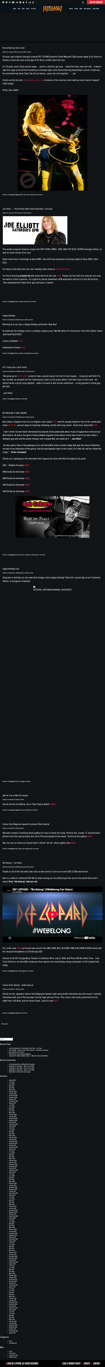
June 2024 (12, 1130)
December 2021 (13, 1187)
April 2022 (11, 1180)
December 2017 (13, 1279)
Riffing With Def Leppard (28, 1064)
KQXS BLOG (12, 1072)
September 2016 (13, 1308)
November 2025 (13, 1097)
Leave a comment (38, 195)
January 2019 (12, 1254)
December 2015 (13, 1325)
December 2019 (13, 1233)
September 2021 (13, 1193)
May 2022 (11, 1178)
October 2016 (12, 1306)
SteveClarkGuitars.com (33, 80)
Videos (76, 8)
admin (29, 52)
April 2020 (11, 1225)
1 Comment (33, 301)
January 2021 (12, 1208)
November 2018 (13, 1258)
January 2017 (12, 1300)
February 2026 (13, 1092)
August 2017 (12, 1287)
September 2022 (13, 1170)
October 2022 (12, 1168)
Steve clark (30, 195)
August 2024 (12, 1126)
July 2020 (11, 1220)
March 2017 (12, 1296)
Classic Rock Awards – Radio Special (18, 985)
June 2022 (12, 1176)
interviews (27, 555)
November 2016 (13, 1304)
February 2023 (13, 1160)
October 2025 (12, 1099)
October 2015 (12, 1329)
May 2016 (11, 1315)
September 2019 (13, 1239)
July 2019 (11, 1243)
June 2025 (12, 1107)
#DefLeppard (95, 8)
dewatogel (12, 1068)
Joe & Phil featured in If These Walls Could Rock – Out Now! (25, 1048)
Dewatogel (12, 1066)
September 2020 (13, 1216)
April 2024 (11, 1134)
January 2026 (12, 1093)
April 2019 (11, 1248)
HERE (21, 341)
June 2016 (12, 1314)
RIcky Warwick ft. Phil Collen (16, 1052)
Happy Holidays (9, 315)
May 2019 (11, 1247)
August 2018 (12, 1264)
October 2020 (12, 1214)
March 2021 (12, 1204)
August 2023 (12, 1149)
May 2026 (11, 1086)
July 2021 (11, 1197)
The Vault (33, 8)
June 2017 (12, 1291)
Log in (10, 1351)
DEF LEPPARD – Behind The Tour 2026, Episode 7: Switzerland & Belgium (28, 1050)
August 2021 (12, 1195)
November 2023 (13, 1143)
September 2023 (13, 1147)
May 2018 (11, 1270)
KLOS (54, 421)
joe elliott (20, 301)
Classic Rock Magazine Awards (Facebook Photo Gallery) (26, 824)
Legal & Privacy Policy (71, 1363)
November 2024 (13, 1120)
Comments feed (13, 1355)
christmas (20, 353)
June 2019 (12, 1245)
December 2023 (13, 1141)
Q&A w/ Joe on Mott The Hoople (15, 795)
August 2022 (12, 1172)
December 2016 (13, 1302)
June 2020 (12, 1222)
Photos (71, 8)
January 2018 (12, 1277)
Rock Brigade (87, 8)
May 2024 (11, 1132)
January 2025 (12, 1116)
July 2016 (11, 1312)
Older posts (4, 1024)
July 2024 (11, 1128)
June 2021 (12, 1199)
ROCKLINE (12, 425)
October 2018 (12, 1260)
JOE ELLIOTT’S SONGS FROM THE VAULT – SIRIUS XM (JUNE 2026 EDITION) (28, 1056)
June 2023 (12, 1153)
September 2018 (13, 1262)
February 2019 (13, 1252)
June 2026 (12, 1084)
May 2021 (11, 1201)
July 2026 (11, 1082)
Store (23, 8)
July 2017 (11, 1289)
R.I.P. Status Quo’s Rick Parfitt (15, 367)
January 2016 (12, 1323)
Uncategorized (12, 195)
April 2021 (11, 1203)
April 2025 (11, 1111)
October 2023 (12, 1145)
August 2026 (12, 1080)
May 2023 (11, 1155)
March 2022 (12, 1181)
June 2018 (12, 1268)
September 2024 (13, 1124)
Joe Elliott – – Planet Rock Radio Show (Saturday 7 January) (27, 209)
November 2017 (13, 1281)
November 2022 (13, 1166)
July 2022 (11, 1174)
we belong (21, 971)
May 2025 (11, 1109)
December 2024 (13, 1118)
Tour (19, 8)
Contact (96, 1363)
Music (27, 8)
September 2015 (13, 1331)
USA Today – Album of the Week (25, 1066)
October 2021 (12, 1191)
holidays (26, 353)
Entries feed (12, 1353)
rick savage (21, 781)
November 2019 (13, 1235)
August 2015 (12, 1333)
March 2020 (12, 1227)
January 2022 (12, 1185)
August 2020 (12, 1218)
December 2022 (13, 1164)
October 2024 (12, 1122)
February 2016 (13, 1321)
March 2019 (12, 1250)
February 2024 (13, 1137)
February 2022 (13, 1183)
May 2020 (11, 1224)
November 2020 (13, 1212)
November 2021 (13, 1189)
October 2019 (12, 1237)
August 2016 (12, 1310)
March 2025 (12, 1113)
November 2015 (13, 1327)
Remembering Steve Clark (14, 48)
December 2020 (13, 1210)
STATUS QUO (22, 376)
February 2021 (13, 1206)
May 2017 (11, 1292)
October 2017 (12, 1283)
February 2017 (13, 1298)
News (14, 8)
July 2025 (11, 1105)
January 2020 (12, 1231)
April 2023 (11, 1157)
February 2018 (13, 1275)
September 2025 (13, 1101)
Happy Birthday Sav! (11, 569)
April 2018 (11, 1271)
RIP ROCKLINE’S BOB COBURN (15, 413)
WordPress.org (13, 1357)
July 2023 (11, 1151)
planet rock (27, 301)
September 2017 (13, 1285)
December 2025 (13, 1095)
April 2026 (11, 1088)
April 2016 (11, 1317)
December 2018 (13, 1256)
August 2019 (12, 1241)
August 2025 (12, 1103)
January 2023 (12, 1162)
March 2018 (12, 1273)
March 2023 (12, 1158)
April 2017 (11, 1294)
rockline (33, 555)
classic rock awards (23, 849)
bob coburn (21, 555)
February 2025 (13, 1114)
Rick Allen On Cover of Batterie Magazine (20, 1054)
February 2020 (13, 1229)
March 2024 (12, 1136)
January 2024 (12, 1139)
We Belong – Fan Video (12, 863)
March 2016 (12, 1319)
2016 (21, 195)
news (24, 195)
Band (81, 8)
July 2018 (11, 1266)
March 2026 (12, 1090)
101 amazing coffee (14, 1064)
